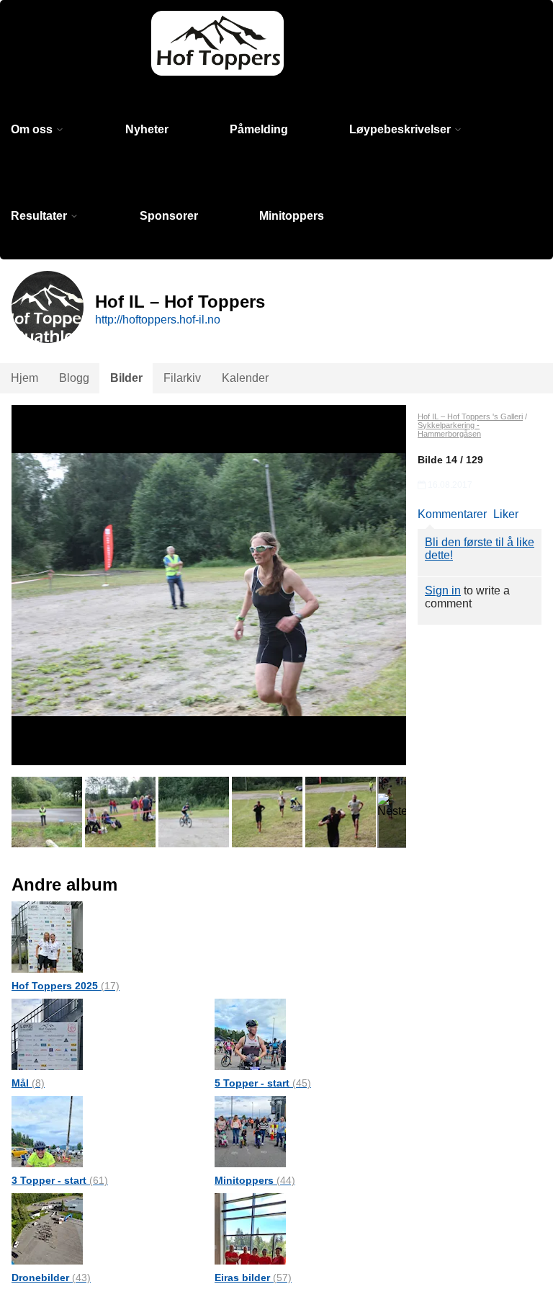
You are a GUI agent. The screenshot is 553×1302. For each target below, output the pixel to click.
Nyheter (146, 129)
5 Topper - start (263, 1083)
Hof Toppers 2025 (66, 985)
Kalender (245, 378)
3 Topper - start (60, 1180)
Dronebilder (51, 1277)
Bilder (126, 378)
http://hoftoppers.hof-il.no (157, 319)
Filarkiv (182, 378)
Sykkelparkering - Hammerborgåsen (449, 429)
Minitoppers (291, 216)
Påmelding (259, 129)
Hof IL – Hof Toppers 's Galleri (470, 416)
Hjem (24, 378)
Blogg (74, 378)
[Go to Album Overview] (47, 936)
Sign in (443, 590)
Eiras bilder (253, 1277)
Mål (28, 1083)
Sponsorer (169, 216)
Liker (505, 514)
